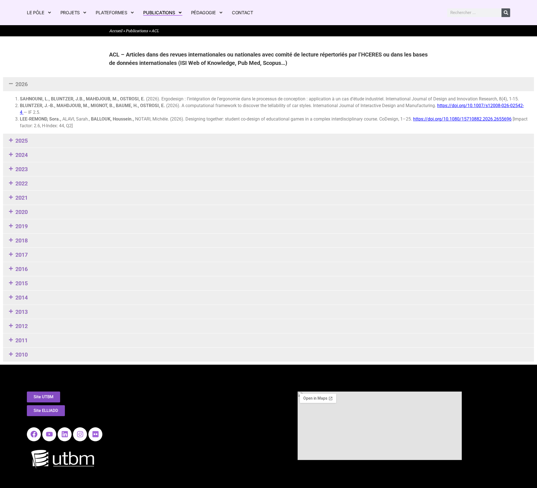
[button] (268, 84)
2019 (21, 226)
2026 (21, 84)
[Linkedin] (65, 434)
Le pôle (35, 12)
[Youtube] (49, 434)
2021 (21, 197)
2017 (21, 254)
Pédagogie (203, 12)
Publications (159, 12)
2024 (21, 155)
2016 (21, 269)
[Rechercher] (505, 12)
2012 (21, 326)
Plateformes (111, 12)
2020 (21, 212)
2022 (21, 183)
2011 (21, 340)
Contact (242, 12)
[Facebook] (34, 434)
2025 (21, 140)
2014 (21, 297)
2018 (21, 240)
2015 (21, 283)
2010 (21, 354)
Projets (70, 12)
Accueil (115, 30)
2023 (21, 169)
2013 (21, 311)
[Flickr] (95, 434)
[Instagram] (80, 434)
